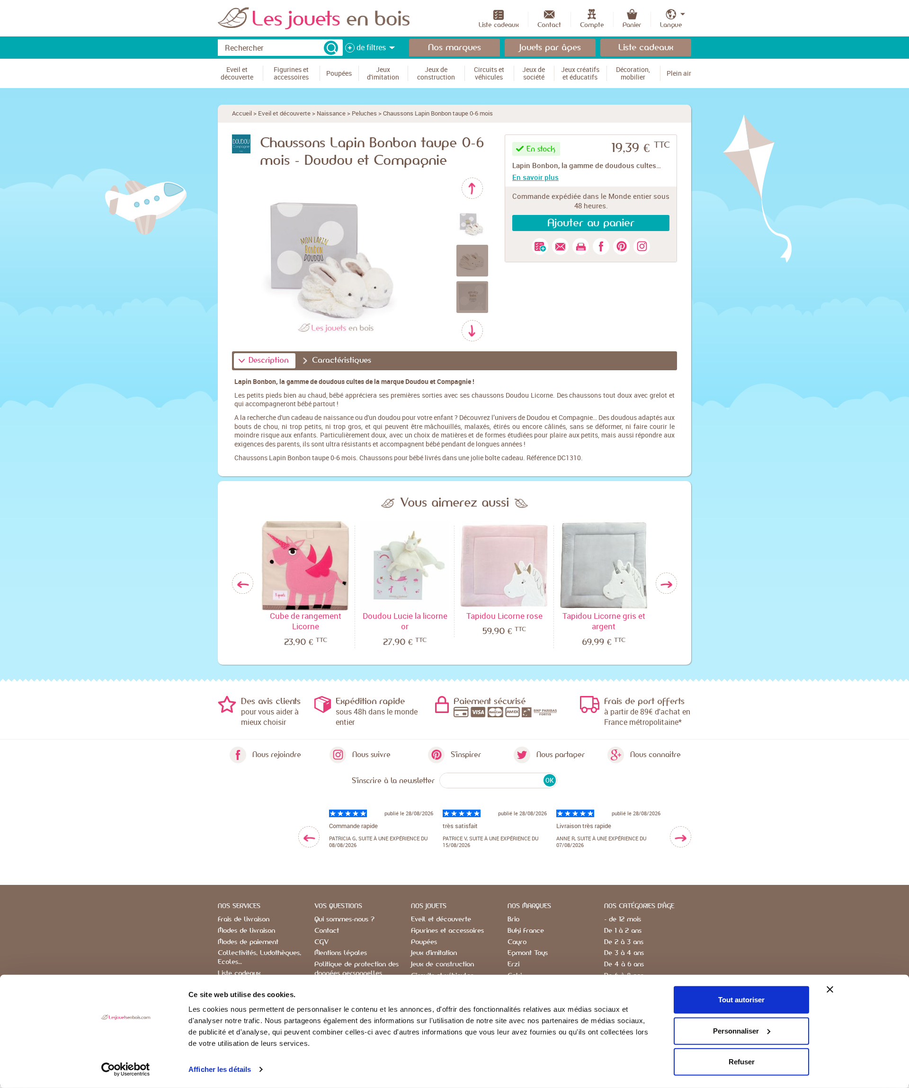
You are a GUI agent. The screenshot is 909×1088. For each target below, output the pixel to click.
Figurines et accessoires (447, 930)
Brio (513, 919)
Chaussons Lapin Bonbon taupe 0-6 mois (438, 113)
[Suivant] (472, 330)
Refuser (742, 1062)
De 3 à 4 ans (624, 953)
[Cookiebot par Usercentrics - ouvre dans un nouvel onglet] (125, 1069)
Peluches (364, 113)
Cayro (517, 942)
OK (549, 780)
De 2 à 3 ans (623, 942)
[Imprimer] (580, 246)
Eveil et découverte (284, 113)
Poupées (424, 942)
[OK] (331, 48)
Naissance (331, 113)
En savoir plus (535, 177)
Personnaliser (736, 1030)
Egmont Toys (528, 953)
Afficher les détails (219, 1069)
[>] (680, 836)
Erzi (513, 964)
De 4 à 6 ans (624, 964)
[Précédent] (472, 188)
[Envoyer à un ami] (560, 246)
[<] (309, 836)
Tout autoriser (741, 1000)
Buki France (526, 930)
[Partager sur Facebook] (601, 246)
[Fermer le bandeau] (830, 989)
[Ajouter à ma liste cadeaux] (540, 246)
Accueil (242, 113)
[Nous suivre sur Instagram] (641, 246)
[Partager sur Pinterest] (621, 246)
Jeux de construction (442, 964)
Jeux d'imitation (434, 953)
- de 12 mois (622, 919)
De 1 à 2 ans (623, 930)
